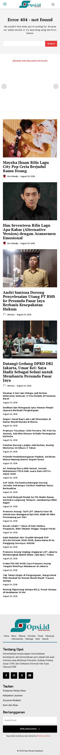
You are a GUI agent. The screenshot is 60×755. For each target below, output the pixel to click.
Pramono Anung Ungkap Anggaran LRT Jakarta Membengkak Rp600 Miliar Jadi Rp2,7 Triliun (30, 553)
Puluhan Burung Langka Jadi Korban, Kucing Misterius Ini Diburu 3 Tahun (28, 446)
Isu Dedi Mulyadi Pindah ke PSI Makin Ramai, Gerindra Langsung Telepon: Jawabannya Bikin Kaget (30, 500)
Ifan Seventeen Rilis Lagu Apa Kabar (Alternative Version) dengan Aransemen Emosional (29, 231)
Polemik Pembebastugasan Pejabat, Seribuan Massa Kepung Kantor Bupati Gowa (29, 458)
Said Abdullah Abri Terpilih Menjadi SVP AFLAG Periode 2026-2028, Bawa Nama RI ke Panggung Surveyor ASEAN (28, 540)
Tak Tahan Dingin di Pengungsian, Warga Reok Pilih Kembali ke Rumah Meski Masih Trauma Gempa (29, 578)
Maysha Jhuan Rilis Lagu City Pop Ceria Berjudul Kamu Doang (26, 166)
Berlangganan (28, 729)
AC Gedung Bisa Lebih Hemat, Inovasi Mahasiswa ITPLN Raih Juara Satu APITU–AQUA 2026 (27, 471)
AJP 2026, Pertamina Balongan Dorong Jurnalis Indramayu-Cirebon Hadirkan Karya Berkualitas (28, 485)
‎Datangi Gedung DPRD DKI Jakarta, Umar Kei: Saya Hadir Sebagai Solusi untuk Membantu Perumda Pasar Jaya (28, 372)
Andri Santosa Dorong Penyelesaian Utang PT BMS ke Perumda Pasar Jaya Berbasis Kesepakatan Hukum (29, 300)
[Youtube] (30, 675)
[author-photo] (5, 176)
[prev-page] (4, 86)
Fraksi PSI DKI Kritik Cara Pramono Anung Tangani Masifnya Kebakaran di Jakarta (27, 565)
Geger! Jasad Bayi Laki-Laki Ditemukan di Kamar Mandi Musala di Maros (27, 420)
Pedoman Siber (43, 736)
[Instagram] (14, 675)
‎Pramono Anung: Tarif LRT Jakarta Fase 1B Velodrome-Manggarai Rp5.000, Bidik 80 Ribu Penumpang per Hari (29, 514)
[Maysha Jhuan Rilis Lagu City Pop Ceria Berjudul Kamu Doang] (30, 138)
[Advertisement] (30, 85)
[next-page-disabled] (56, 86)
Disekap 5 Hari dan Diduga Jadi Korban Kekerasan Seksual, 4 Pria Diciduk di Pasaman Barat (29, 396)
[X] (22, 675)
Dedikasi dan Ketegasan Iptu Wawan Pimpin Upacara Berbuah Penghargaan (28, 409)
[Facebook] (6, 675)
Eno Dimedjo (12, 176)
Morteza (10, 314)
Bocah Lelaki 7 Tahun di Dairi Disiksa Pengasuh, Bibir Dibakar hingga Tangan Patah (29, 527)
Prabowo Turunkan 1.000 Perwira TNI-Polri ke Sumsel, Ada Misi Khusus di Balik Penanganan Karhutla (29, 433)
